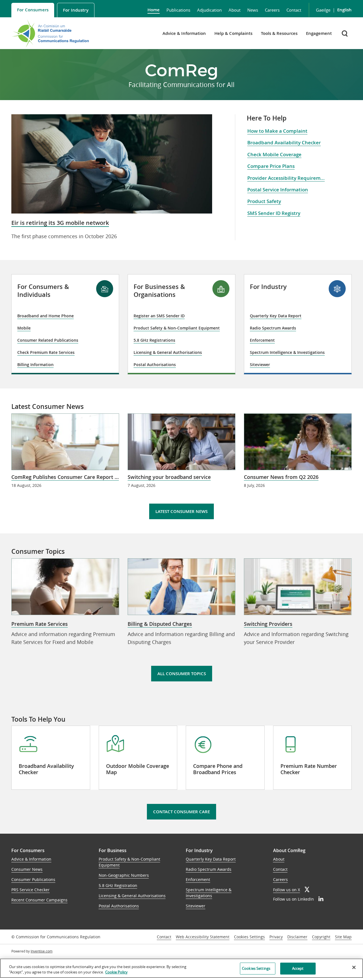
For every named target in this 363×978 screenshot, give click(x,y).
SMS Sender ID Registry (273, 213)
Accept (298, 968)
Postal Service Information (277, 189)
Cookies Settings (249, 937)
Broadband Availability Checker (284, 142)
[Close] (354, 967)
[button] (345, 33)
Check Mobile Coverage (274, 154)
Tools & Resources (279, 33)
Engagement (319, 33)
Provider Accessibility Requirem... (286, 178)
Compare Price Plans (271, 166)
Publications (178, 10)
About (234, 10)
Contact (293, 10)
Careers (272, 10)
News (252, 10)
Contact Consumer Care (181, 812)
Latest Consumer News (181, 511)
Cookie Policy (116, 972)
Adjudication (209, 10)
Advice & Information (184, 33)
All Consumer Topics (181, 674)
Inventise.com (41, 951)
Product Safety (264, 201)
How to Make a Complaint (277, 131)
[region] (181, 968)
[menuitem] (32, 10)
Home (153, 10)
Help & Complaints (233, 33)
